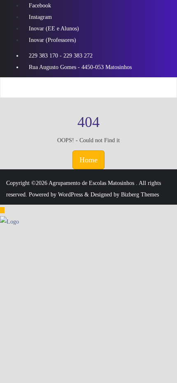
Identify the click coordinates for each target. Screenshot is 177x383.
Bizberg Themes (140, 195)
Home (88, 160)
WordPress (70, 195)
